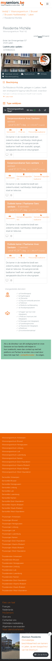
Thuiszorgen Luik (8, 530)
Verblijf (5, 11)
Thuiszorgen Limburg (10, 527)
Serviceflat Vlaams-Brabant (12, 504)
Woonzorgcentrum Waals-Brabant (15, 468)
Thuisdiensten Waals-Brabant (13, 587)
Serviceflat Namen (9, 498)
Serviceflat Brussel (9, 480)
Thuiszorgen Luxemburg (11, 534)
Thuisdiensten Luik (9, 570)
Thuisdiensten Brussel (10, 560)
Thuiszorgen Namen (10, 537)
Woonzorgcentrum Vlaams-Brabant (16, 465)
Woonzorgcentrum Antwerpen (14, 437)
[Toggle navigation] (47, 4)
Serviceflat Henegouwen (11, 484)
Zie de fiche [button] (42, 654)
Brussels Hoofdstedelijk (15, 14)
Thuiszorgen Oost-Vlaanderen (13, 541)
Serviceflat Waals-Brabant (12, 508)
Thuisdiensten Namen (10, 577)
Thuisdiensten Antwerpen (12, 556)
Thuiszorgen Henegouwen (12, 523)
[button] (26, 96)
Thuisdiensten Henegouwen (13, 563)
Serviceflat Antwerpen (10, 477)
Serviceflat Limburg (9, 487)
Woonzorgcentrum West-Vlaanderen (16, 472)
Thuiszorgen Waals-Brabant (13, 547)
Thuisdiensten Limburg (10, 566)
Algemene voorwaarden (13, 626)
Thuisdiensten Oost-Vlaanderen (14, 580)
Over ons (6, 616)
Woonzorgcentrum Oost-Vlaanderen (16, 462)
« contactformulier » (27, 355)
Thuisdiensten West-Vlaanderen (14, 590)
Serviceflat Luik (8, 491)
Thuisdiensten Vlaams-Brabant (14, 583)
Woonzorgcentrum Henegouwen (14, 444)
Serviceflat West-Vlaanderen (13, 511)
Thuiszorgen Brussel (10, 520)
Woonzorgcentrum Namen (12, 458)
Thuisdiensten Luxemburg (12, 573)
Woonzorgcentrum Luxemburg (14, 455)
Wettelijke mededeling (12, 623)
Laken (31, 14)
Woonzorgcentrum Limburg (12, 448)
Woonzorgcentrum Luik (11, 451)
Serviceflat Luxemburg (10, 494)
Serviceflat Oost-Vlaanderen (13, 501)
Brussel (34, 11)
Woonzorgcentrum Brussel (12, 441)
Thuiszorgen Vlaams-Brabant (13, 544)
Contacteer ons (9, 620)
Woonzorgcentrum (19, 11)
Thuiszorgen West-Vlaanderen (14, 551)
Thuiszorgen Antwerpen (11, 516)
